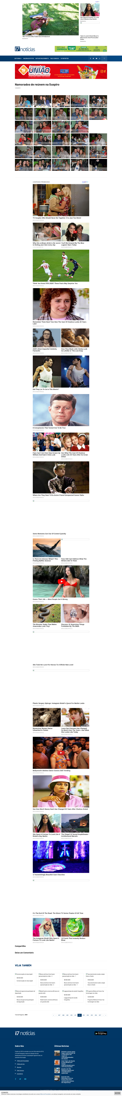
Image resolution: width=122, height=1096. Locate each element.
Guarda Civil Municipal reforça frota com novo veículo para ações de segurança (67, 1079)
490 (71, 1015)
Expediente (20, 1073)
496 (96, 1015)
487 (59, 1015)
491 (76, 1015)
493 (84, 1015)
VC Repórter (65, 58)
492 (80, 1015)
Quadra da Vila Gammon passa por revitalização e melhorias (67, 1071)
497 (100, 1015)
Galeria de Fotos (28, 58)
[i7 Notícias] (25, 48)
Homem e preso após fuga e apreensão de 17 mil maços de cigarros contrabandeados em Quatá (68, 1055)
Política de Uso (21, 1064)
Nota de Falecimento (42, 58)
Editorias (18, 58)
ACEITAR (117, 1093)
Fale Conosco (54, 58)
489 (67, 1015)
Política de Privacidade (23, 1060)
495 (92, 1015)
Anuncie (19, 1067)
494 (88, 1015)
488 (63, 1015)
